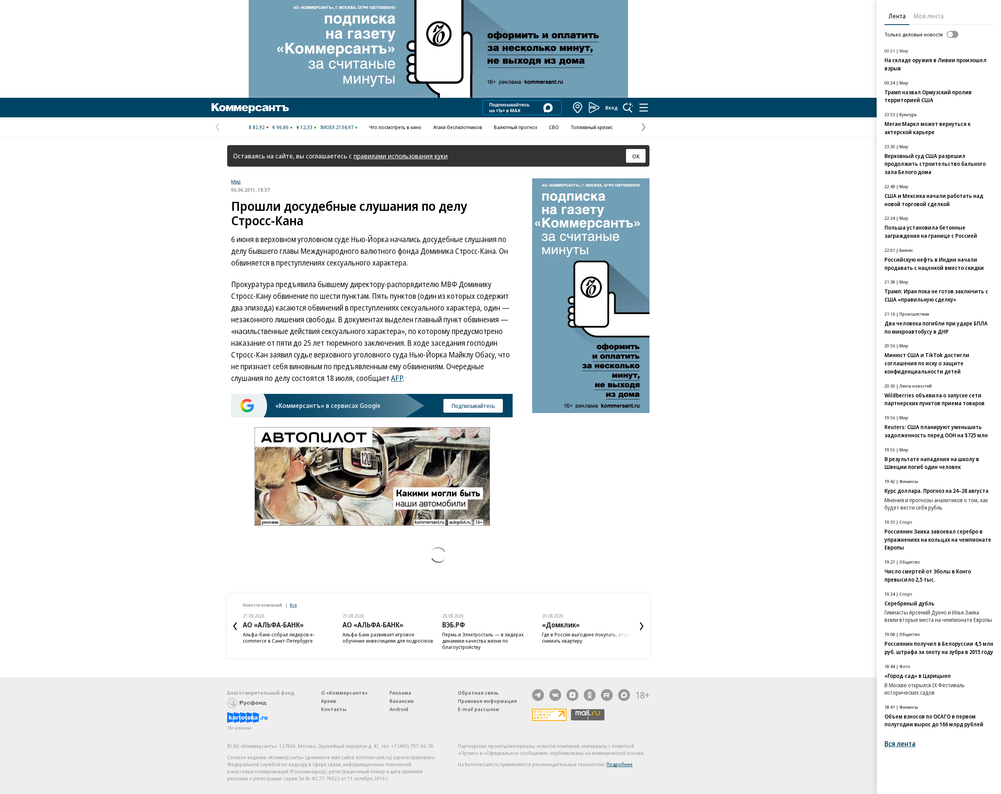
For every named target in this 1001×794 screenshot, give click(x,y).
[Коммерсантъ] (250, 107)
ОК (636, 156)
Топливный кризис (591, 127)
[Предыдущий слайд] (235, 626)
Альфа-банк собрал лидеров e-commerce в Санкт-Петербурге (279, 637)
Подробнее (619, 764)
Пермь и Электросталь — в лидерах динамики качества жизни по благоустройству (483, 640)
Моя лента (928, 16)
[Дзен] (572, 695)
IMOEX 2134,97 (336, 127)
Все (293, 605)
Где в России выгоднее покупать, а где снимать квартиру (586, 637)
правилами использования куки (400, 155)
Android (398, 709)
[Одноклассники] (590, 695)
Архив (328, 700)
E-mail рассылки (478, 709)
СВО (554, 127)
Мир (236, 181)
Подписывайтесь (473, 406)
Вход (611, 107)
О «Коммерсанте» (344, 692)
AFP (397, 378)
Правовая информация (487, 700)
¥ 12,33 (304, 127)
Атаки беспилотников (457, 127)
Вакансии (401, 700)
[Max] (624, 695)
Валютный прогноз (515, 127)
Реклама (400, 692)
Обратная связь (478, 692)
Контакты (333, 709)
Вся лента (899, 743)
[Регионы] (578, 107)
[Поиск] (628, 107)
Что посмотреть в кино (395, 127)
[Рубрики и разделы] (643, 107)
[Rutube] (607, 695)
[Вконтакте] (555, 695)
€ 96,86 (281, 127)
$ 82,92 (257, 127)
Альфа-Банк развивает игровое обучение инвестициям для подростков (388, 637)
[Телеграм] (538, 695)
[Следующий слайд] (641, 626)
